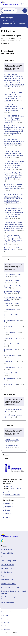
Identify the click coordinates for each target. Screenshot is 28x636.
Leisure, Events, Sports (8, 583)
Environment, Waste (7, 580)
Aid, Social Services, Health (10, 587)
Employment (5, 576)
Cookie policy (5, 622)
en (23, 4)
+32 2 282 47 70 (10, 486)
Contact (3, 626)
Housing (3, 557)
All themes (7, 10)
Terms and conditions (7, 612)
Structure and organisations (9, 21)
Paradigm (22, 23)
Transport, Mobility (7, 553)
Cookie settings (5, 629)
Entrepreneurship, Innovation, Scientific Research (14, 592)
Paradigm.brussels (21, 633)
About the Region (7, 18)
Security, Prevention (7, 564)
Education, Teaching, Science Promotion (10, 598)
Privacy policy (5, 615)
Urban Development (7, 603)
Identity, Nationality (7, 572)
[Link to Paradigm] (14, 468)
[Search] (24, 10)
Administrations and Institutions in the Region (9, 23)
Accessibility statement (7, 619)
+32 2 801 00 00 (15, 489)
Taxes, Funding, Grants (8, 561)
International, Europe (8, 568)
